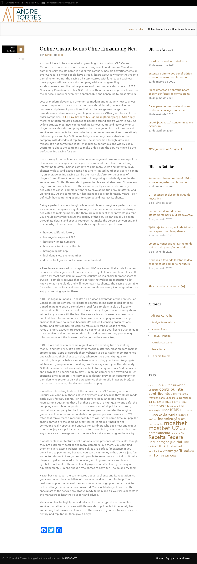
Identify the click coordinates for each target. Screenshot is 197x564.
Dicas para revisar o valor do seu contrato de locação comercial (169, 108)
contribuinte (171, 389)
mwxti (48, 55)
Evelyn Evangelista (163, 322)
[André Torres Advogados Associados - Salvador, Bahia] (21, 14)
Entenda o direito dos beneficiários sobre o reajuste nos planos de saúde (170, 75)
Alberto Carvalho (161, 315)
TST (156, 455)
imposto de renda (163, 414)
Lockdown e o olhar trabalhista (168, 61)
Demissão (185, 397)
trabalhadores (156, 451)
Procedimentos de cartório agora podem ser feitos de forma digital (169, 91)
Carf (151, 385)
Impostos (183, 415)
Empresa (180, 401)
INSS (183, 419)
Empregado (165, 401)
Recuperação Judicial (165, 442)
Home (159, 558)
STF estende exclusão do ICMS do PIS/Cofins (169, 196)
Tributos (186, 450)
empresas (156, 406)
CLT (156, 385)
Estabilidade (171, 406)
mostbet (175, 423)
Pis (182, 433)
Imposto (186, 410)
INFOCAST (71, 558)
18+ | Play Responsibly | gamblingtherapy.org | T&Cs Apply (98, 117)
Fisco (165, 410)
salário (152, 446)
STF (159, 446)
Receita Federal (167, 437)
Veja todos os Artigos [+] (168, 149)
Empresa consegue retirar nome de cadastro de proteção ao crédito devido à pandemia (170, 246)
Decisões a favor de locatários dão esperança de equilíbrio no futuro (170, 262)
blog (141, 29)
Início (131, 29)
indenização (169, 419)
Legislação (156, 424)
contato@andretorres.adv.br (62, 3)
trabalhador (177, 446)
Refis (186, 442)
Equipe (170, 558)
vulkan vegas (168, 455)
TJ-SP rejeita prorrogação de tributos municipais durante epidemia (171, 229)
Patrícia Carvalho (162, 342)
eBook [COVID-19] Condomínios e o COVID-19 (171, 124)
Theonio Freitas (160, 356)
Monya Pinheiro (161, 335)
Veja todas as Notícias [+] (168, 286)
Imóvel (153, 419)
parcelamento (159, 433)
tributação (171, 450)
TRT (151, 455)
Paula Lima (158, 349)
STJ (165, 446)
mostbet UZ (164, 428)
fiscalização (155, 410)
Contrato (154, 390)
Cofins (162, 385)
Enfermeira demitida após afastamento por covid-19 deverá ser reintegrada (169, 213)
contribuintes (160, 394)
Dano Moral (171, 398)
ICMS (174, 410)
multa (183, 429)
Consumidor (175, 385)
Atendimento (184, 558)
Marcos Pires (159, 329)
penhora (175, 433)
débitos (152, 402)
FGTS (182, 406)
